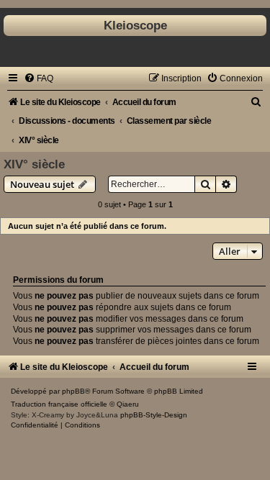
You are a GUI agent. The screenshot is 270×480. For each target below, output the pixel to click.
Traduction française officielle (59, 404)
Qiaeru (128, 404)
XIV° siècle (34, 164)
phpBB (73, 391)
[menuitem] (38, 78)
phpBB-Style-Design (153, 415)
